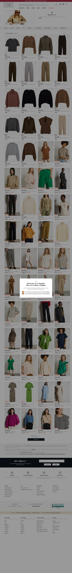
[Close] (51, 279)
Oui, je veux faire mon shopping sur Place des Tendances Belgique (37, 291)
